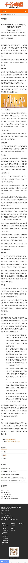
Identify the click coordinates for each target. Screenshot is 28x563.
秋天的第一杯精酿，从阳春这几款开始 (10, 474)
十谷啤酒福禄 (5, 528)
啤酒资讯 (12, 14)
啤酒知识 (3, 11)
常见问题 (4, 458)
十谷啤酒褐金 (5, 536)
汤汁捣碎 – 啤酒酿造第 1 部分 (13, 441)
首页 (8, 14)
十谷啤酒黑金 (5, 540)
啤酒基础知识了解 (6, 468)
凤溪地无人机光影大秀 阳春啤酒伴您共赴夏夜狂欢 (13, 480)
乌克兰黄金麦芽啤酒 (10, 439)
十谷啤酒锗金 (5, 538)
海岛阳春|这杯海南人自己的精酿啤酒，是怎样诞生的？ (14, 477)
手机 (10, 562)
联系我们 (21, 523)
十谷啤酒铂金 (5, 530)
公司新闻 (4, 451)
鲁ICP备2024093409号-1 (6, 508)
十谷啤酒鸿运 (5, 526)
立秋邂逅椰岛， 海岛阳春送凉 (8, 471)
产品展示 (4, 523)
